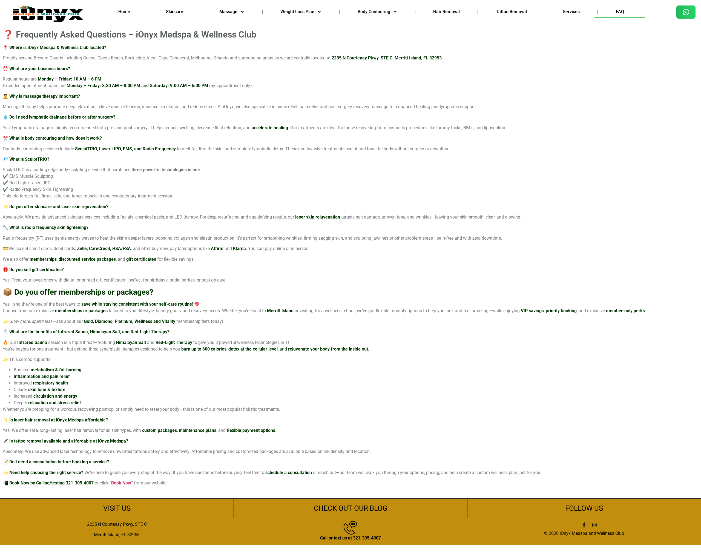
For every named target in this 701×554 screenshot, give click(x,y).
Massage (228, 11)
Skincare (174, 11)
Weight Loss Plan (297, 11)
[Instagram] (594, 525)
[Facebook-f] (584, 525)
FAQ (620, 11)
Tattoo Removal (511, 11)
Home (124, 11)
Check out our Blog (350, 508)
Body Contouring (374, 11)
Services (571, 11)
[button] (686, 12)
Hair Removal (446, 11)
